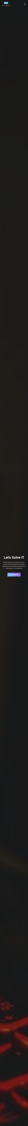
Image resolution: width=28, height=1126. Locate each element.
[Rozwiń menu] (24, 4)
